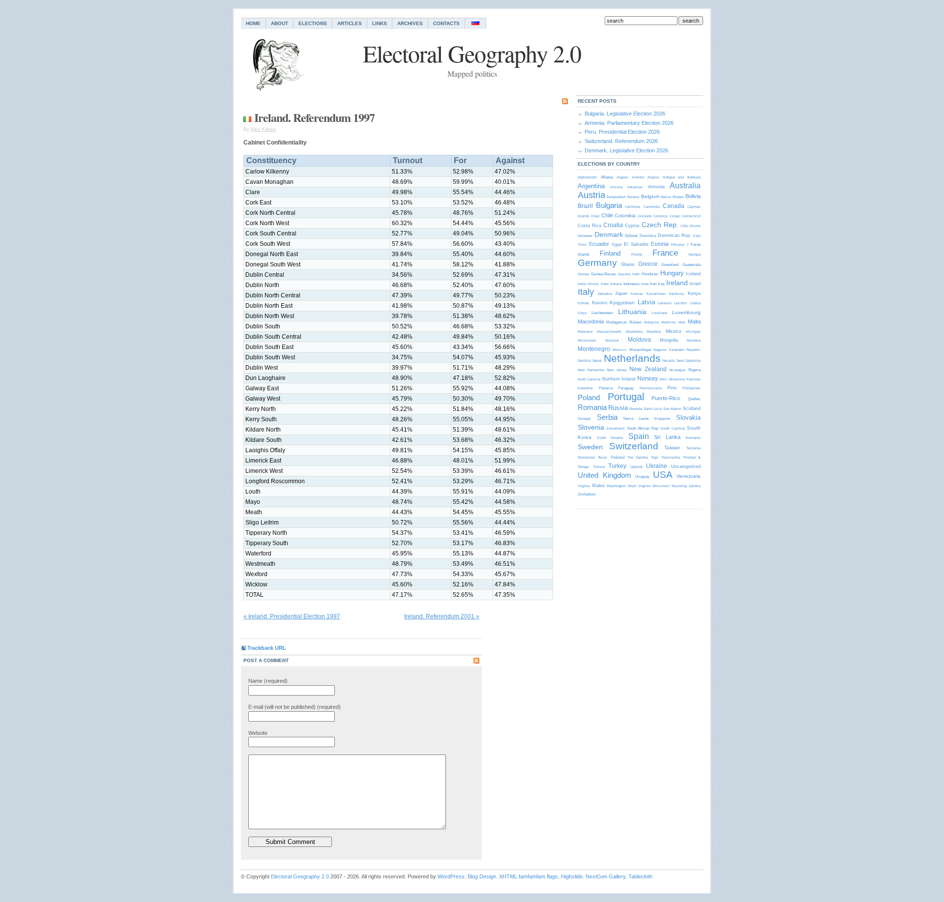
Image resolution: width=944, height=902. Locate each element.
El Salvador (636, 244)
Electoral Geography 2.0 (300, 876)
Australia (685, 185)
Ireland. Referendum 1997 (314, 117)
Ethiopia (677, 244)
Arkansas (635, 187)
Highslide (572, 876)
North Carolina (589, 379)
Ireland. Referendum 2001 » (441, 616)
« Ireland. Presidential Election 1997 (291, 616)
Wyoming (679, 486)
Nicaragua (677, 370)
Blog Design (482, 876)
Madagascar (616, 322)
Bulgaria (609, 205)
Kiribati (583, 303)
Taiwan (672, 447)
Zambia (695, 486)
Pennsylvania (651, 388)
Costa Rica (589, 225)
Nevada (668, 360)
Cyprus (632, 225)
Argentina (591, 186)
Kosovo (599, 302)
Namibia (584, 360)
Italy (586, 292)
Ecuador (599, 244)
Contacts (446, 23)
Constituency (271, 160)
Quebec (694, 399)
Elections (312, 23)
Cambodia (652, 206)
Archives (410, 23)
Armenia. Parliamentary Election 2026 (629, 123)
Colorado (645, 216)
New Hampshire (591, 370)
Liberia (695, 303)
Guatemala (691, 264)
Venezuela (689, 476)
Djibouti (631, 235)
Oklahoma (677, 379)
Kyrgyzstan (622, 302)
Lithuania (632, 312)
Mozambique (640, 350)
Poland (589, 397)
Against (510, 160)
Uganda (636, 466)
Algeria (622, 177)
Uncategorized (686, 466)
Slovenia (591, 427)
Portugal (626, 396)
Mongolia (669, 340)
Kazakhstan (656, 293)
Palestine (585, 388)
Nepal (597, 360)
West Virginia (639, 486)
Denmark (608, 234)
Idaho (582, 284)
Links (379, 23)
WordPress (451, 876)
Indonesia (631, 284)
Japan (621, 293)
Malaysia (651, 322)
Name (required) (268, 681)
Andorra (638, 177)
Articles (349, 23)
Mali (681, 322)
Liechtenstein (602, 313)
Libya (582, 313)
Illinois (593, 284)
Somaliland (615, 428)
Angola (653, 177)
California (632, 206)
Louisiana (659, 313)
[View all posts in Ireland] (247, 117)
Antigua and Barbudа (682, 177)
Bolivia (693, 196)
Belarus (633, 197)
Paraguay (626, 388)
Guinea (583, 274)
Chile (607, 215)
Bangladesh (616, 197)
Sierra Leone (636, 418)
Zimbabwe (586, 494)
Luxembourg (686, 312)
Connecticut (691, 216)
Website (257, 733)
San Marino (672, 408)
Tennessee (586, 457)
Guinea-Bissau (603, 274)
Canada (673, 206)
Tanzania (693, 448)
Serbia (607, 417)
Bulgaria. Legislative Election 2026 (625, 113)
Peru (672, 387)
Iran (653, 284)
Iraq (661, 284)
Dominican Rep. (674, 235)
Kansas (637, 293)
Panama (606, 388)
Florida (636, 254)
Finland (610, 253)
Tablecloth (640, 876)
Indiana (616, 284)
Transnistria (670, 457)
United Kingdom (604, 475)
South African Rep (642, 428)
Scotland (692, 408)
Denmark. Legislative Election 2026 (626, 150)
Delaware (585, 235)
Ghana (627, 264)
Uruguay (642, 476)
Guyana (624, 274)
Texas (602, 457)
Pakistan (693, 379)
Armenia (656, 186)
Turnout (407, 160)
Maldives (668, 322)
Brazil (585, 206)
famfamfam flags (538, 876)
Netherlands (632, 358)
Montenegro (594, 349)
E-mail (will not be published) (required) (294, 707)
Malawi (635, 322)
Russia (618, 407)
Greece (648, 264)
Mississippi (587, 340)
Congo (675, 216)
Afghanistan (587, 177)
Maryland (585, 331)
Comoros (660, 216)
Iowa (645, 284)
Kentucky (676, 293)
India (605, 284)
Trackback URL (266, 648)
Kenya (694, 293)
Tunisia (599, 466)
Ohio (663, 379)
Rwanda (635, 408)
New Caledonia (689, 360)
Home (253, 23)
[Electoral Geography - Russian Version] (475, 23)
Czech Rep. (660, 225)
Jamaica (604, 293)
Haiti (636, 274)
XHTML (508, 876)
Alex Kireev (263, 129)
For (460, 160)
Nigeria (694, 370)
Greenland (669, 264)
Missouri (612, 340)
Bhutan (678, 197)
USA (663, 474)
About (279, 23)
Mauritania (634, 331)
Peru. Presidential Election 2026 (622, 132)
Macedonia (591, 321)
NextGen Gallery (605, 876)
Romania (592, 407)
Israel (695, 283)
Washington (616, 486)
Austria (591, 195)
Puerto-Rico (665, 398)
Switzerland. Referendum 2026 (621, 141)
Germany (597, 263)
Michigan (693, 331)
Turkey (617, 466)
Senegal (584, 418)
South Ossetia (610, 437)
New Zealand (648, 369)
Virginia (584, 486)
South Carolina (672, 428)
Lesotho (680, 303)
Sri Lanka (667, 437)
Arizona (616, 187)
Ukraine (656, 466)
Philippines (691, 388)
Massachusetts (609, 331)
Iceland (693, 273)
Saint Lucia (653, 408)
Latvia (646, 302)
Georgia (694, 254)
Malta (694, 321)
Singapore (662, 418)
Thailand (617, 457)
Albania (607, 177)
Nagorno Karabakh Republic (677, 349)
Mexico (673, 331)
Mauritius (654, 331)
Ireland (677, 283)
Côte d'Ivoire (690, 226)
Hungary (672, 273)
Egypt (616, 244)
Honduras (650, 274)
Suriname (693, 437)
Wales (598, 485)
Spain (638, 436)
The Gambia (637, 457)
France (665, 253)
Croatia (613, 225)
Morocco (619, 349)
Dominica (648, 235)
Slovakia (688, 417)
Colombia (625, 215)
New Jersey (617, 370)
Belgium (650, 196)
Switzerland (633, 446)
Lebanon (665, 303)
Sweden (590, 447)
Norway (647, 378)
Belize (666, 197)
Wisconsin (661, 486)
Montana (694, 340)
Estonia (660, 244)
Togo (654, 457)
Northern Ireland (618, 379)
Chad (595, 216)
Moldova (639, 339)
